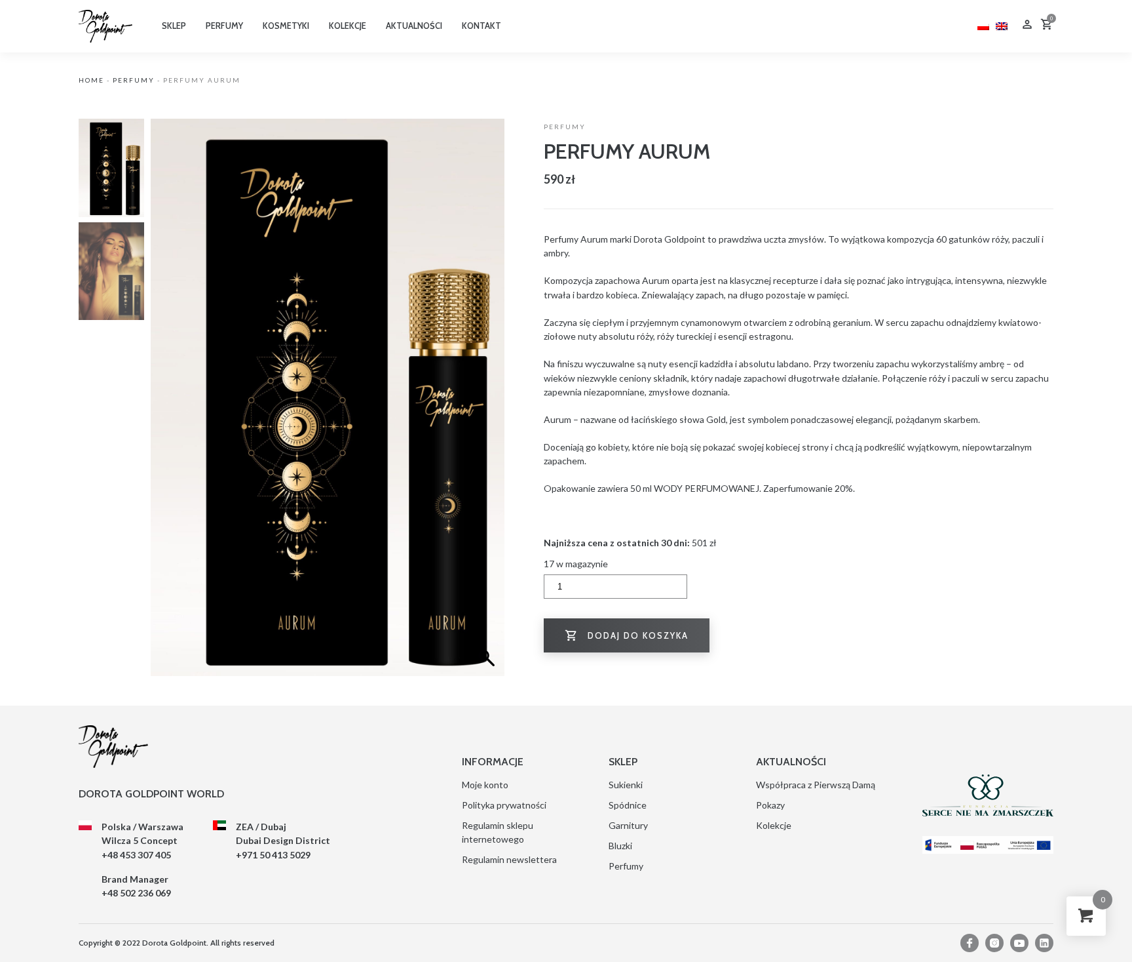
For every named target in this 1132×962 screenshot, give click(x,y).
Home (91, 80)
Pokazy (770, 805)
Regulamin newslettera (509, 859)
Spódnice (628, 805)
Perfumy (134, 80)
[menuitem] (983, 24)
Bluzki (620, 845)
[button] (488, 404)
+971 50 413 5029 (273, 854)
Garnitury (628, 825)
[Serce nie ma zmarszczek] (987, 795)
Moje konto (485, 784)
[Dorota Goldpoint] (105, 25)
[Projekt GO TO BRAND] (987, 845)
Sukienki (626, 784)
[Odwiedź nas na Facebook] (969, 943)
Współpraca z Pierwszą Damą (815, 784)
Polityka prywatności (504, 805)
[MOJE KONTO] (1027, 26)
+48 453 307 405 (136, 854)
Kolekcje (773, 825)
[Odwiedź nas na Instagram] (994, 943)
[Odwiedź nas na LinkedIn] (1044, 943)
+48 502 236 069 (136, 892)
